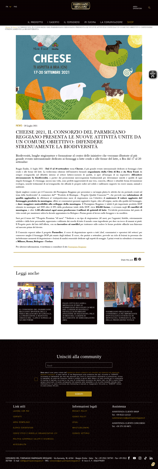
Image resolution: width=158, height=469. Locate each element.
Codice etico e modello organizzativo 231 (35, 433)
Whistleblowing (80, 428)
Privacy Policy (79, 411)
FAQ (15, 7)
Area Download (21, 422)
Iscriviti (79, 394)
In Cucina (90, 22)
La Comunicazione (111, 22)
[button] (10, 6)
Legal (75, 422)
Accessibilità (19, 444)
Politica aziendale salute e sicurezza (33, 439)
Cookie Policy (79, 416)
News (15, 27)
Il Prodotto (35, 22)
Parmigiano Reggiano (77, 247)
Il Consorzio (72, 22)
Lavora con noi (21, 411)
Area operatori (137, 8)
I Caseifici (53, 22)
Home (8, 27)
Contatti (17, 416)
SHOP (130, 22)
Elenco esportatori (23, 428)
